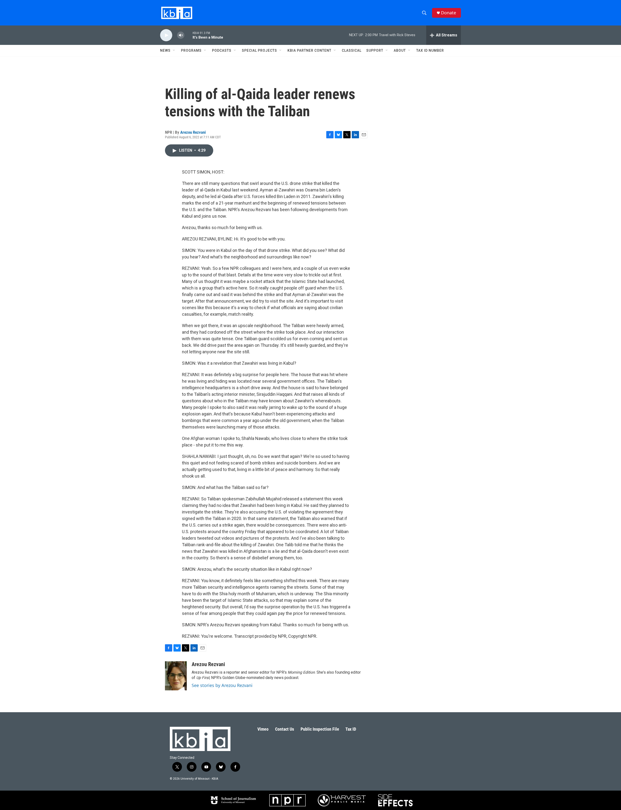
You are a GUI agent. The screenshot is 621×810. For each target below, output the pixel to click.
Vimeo (263, 729)
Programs (191, 50)
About (400, 50)
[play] (166, 35)
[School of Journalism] (233, 800)
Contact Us (284, 729)
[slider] (188, 35)
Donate (448, 12)
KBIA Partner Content (309, 50)
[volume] (181, 35)
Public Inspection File (320, 729)
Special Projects (259, 50)
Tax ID (350, 729)
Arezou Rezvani (193, 132)
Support (374, 50)
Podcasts (221, 50)
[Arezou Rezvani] (176, 675)
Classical (351, 50)
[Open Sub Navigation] (174, 50)
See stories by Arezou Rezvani (222, 685)
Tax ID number (430, 50)
